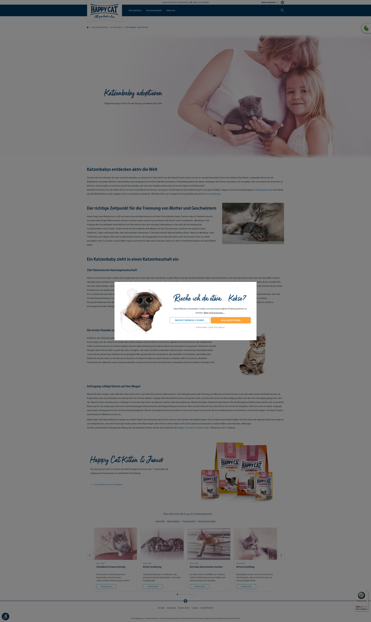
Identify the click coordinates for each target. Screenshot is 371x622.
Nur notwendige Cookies (189, 320)
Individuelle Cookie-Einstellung (210, 327)
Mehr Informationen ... (214, 313)
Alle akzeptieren (230, 320)
